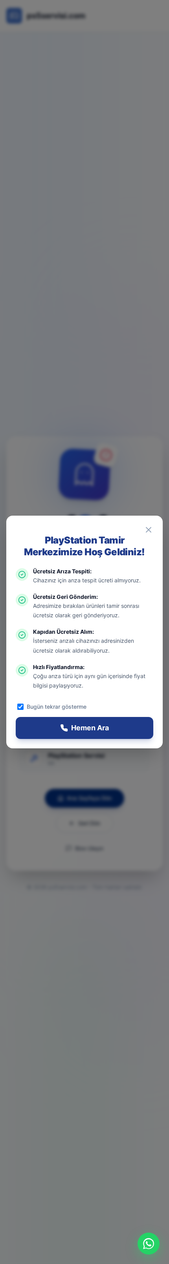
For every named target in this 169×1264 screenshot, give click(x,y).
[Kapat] (148, 530)
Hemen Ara (90, 728)
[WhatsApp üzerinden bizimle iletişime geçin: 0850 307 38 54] (149, 1244)
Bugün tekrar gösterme (56, 706)
